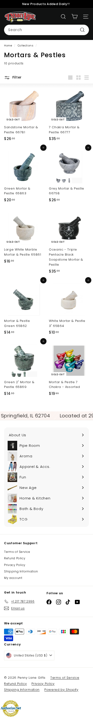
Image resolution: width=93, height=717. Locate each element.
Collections (26, 45)
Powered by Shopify (61, 689)
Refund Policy (14, 558)
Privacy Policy (15, 565)
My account (13, 578)
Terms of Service (17, 552)
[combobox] (46, 30)
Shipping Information (21, 571)
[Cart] (74, 17)
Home (8, 45)
